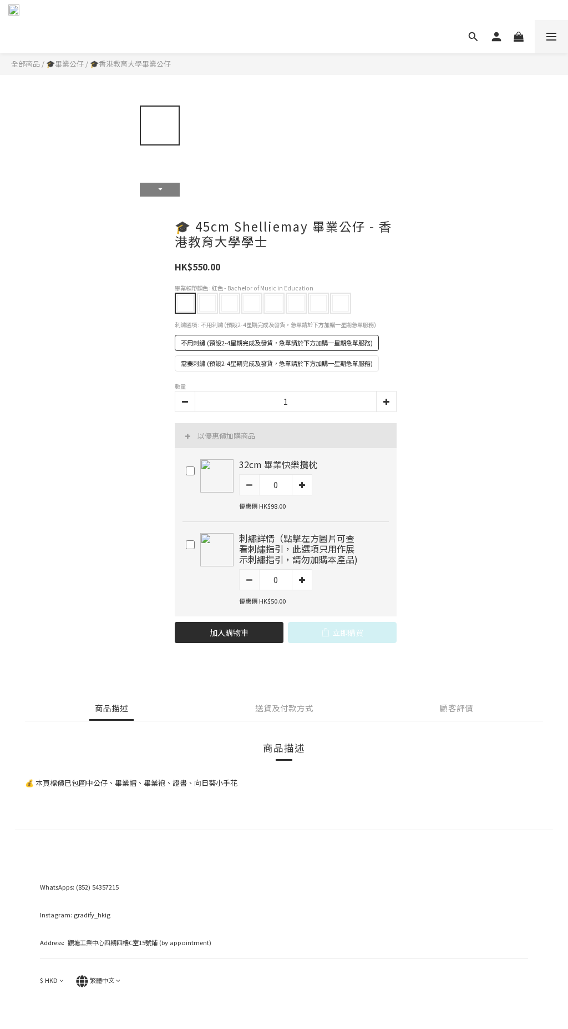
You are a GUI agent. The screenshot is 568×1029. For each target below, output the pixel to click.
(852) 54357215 (97, 886)
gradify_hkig (92, 914)
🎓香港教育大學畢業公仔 (130, 63)
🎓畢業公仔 (65, 63)
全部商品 (25, 63)
